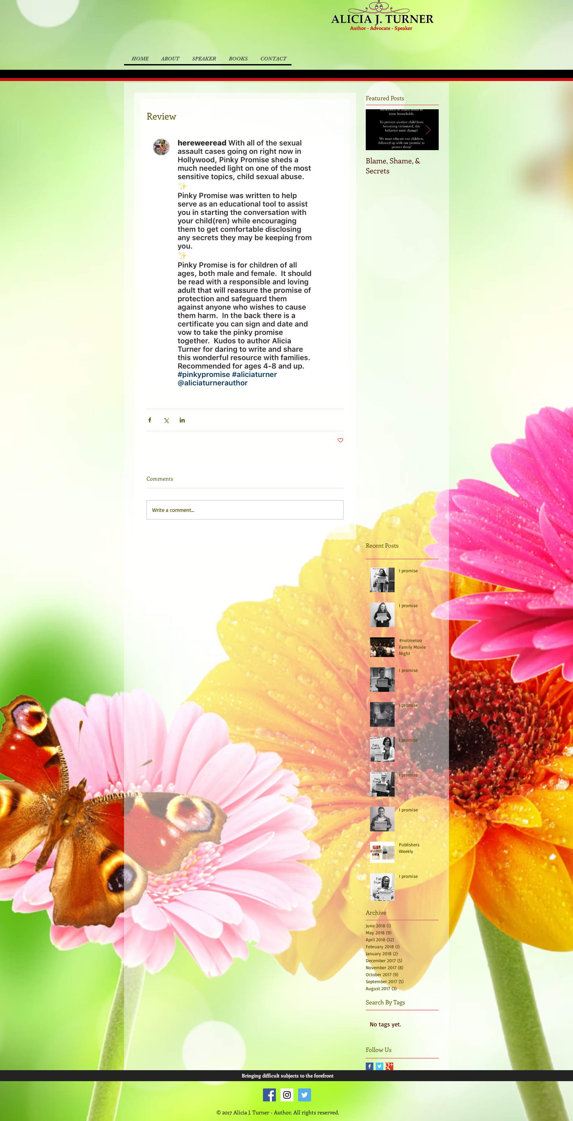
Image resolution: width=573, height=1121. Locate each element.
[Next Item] (428, 130)
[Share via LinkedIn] (182, 420)
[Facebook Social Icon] (269, 1094)
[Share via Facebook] (150, 420)
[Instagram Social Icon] (287, 1094)
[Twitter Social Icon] (304, 1094)
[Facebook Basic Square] (369, 1066)
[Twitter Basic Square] (379, 1066)
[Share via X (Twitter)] (166, 420)
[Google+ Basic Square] (389, 1066)
